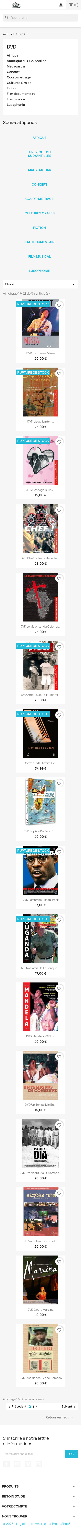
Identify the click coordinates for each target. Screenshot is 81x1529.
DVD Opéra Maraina (40, 1309)
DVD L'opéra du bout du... (41, 831)
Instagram (39, 1464)
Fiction (12, 88)
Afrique (12, 55)
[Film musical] (39, 251)
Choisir (40, 284)
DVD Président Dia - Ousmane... (40, 1173)
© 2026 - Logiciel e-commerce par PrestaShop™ (37, 1524)
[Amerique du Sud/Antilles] (39, 147)
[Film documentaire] (39, 237)
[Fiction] (39, 223)
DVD (11, 46)
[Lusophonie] (39, 266)
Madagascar (16, 66)
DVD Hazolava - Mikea (40, 353)
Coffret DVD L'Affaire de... (40, 763)
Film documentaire (21, 94)
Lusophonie (16, 105)
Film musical (16, 99)
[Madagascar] (39, 165)
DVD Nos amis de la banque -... (40, 968)
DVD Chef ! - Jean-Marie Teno (40, 558)
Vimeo (28, 1464)
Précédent (16, 1406)
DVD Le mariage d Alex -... (40, 490)
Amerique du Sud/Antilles (26, 61)
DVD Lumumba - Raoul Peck (40, 900)
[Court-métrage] (39, 194)
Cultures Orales (19, 83)
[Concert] (39, 179)
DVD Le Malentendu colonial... (40, 626)
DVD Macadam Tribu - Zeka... (40, 1241)
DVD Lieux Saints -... (40, 421)
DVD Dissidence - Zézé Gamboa (40, 1378)
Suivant (69, 1406)
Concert (13, 72)
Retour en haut (60, 1417)
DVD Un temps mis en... (40, 1104)
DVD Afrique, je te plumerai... (40, 695)
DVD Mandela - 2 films (40, 1036)
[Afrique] (39, 133)
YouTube (17, 1464)
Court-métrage (19, 77)
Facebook (6, 1464)
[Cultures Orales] (39, 208)
